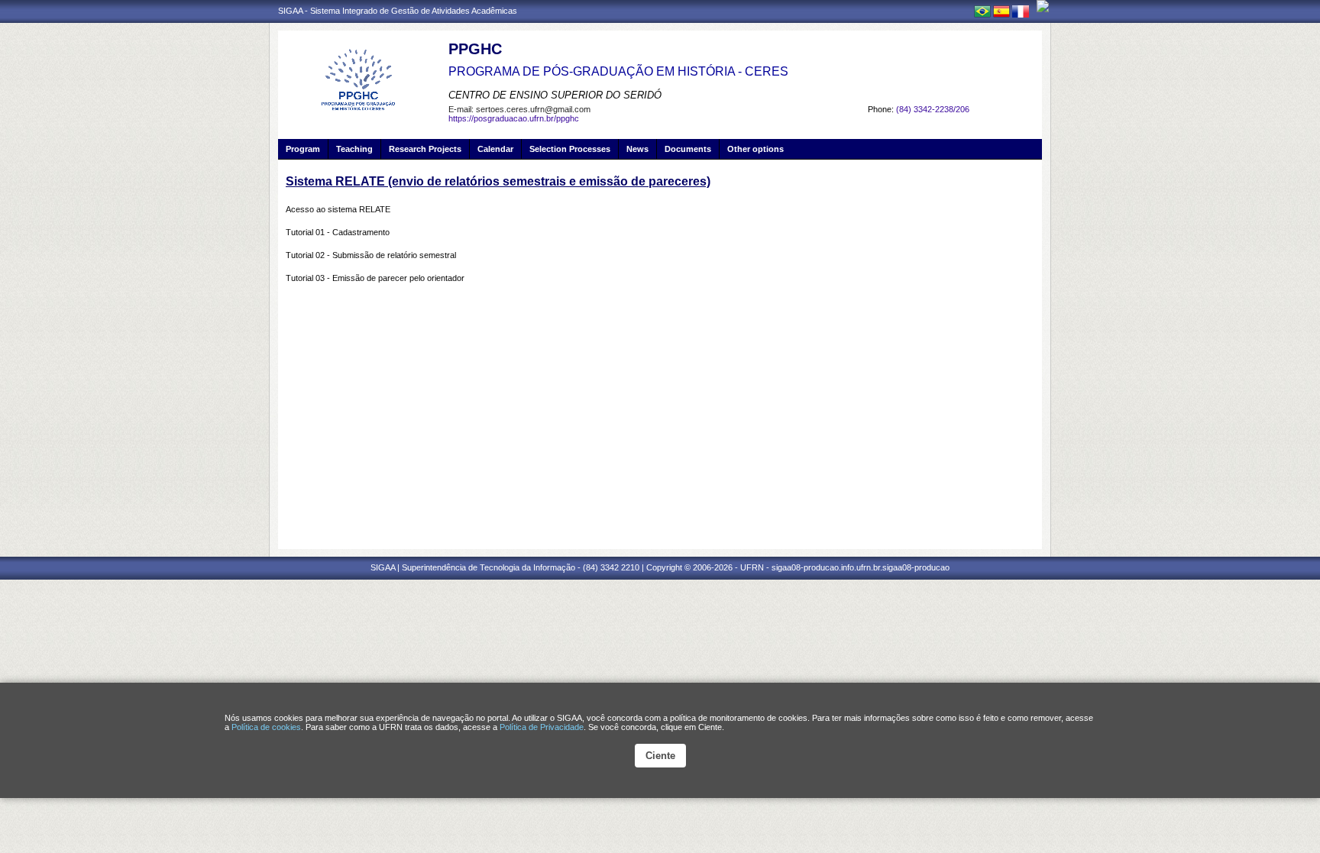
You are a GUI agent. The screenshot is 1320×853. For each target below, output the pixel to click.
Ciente (660, 755)
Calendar (495, 148)
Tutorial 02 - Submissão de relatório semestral (371, 255)
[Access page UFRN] (1043, 6)
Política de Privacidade (542, 727)
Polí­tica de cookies (266, 727)
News (637, 148)
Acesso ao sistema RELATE (338, 209)
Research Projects (425, 148)
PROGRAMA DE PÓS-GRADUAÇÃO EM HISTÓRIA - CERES (618, 71)
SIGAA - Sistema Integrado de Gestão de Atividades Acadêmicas (397, 10)
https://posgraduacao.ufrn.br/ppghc (513, 118)
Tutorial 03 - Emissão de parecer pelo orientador (375, 278)
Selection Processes (569, 148)
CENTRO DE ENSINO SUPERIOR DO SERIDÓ (555, 95)
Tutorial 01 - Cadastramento (338, 232)
